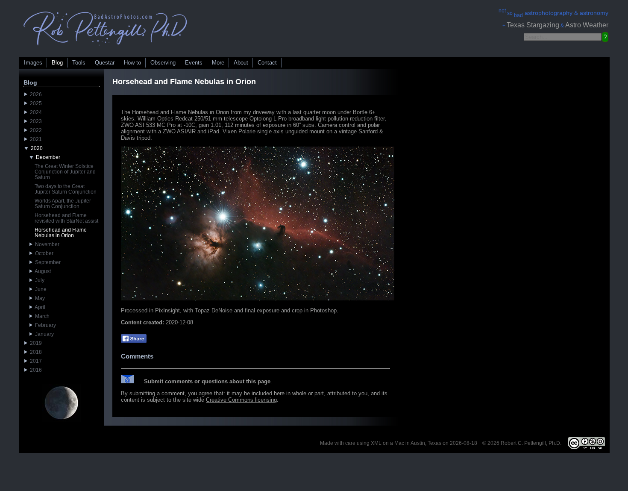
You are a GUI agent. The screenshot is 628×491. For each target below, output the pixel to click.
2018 (34, 352)
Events (193, 62)
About (241, 62)
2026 (34, 94)
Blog (57, 62)
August (41, 271)
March (41, 316)
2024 (34, 112)
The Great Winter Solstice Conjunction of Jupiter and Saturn (65, 171)
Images (33, 62)
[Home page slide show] (106, 47)
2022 (34, 130)
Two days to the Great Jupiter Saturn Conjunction (66, 189)
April (38, 307)
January (43, 334)
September (46, 262)
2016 (34, 370)
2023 (34, 121)
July (38, 280)
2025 (34, 103)
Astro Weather (586, 25)
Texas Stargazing (533, 25)
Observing (163, 62)
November (45, 244)
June (39, 289)
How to (132, 62)
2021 (34, 139)
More (218, 62)
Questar (104, 62)
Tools (78, 62)
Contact (267, 62)
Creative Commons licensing (241, 400)
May (38, 298)
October (42, 253)
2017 (34, 361)
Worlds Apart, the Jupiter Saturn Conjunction (63, 203)
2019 (34, 343)
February (44, 325)
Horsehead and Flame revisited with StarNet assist (66, 218)
